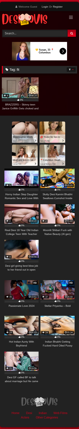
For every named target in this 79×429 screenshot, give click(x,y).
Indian (43, 413)
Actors (25, 417)
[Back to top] (68, 418)
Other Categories (47, 417)
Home (15, 413)
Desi (29, 413)
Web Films (60, 413)
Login (45, 6)
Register (58, 6)
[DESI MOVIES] (32, 20)
